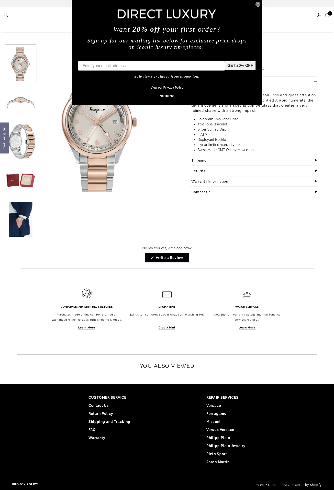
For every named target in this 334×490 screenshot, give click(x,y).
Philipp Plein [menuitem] (218, 438)
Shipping (199, 160)
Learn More (86, 327)
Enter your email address (101, 57)
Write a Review (172, 259)
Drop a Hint (166, 327)
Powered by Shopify (306, 485)
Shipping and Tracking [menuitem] (109, 422)
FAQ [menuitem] (92, 430)
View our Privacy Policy (167, 87)
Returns (198, 171)
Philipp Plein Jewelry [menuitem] (225, 446)
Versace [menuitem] (213, 406)
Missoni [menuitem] (213, 422)
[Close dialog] (258, 4)
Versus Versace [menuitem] (220, 430)
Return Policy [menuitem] (101, 414)
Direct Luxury (278, 485)
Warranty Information (209, 181)
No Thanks (167, 96)
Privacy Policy (25, 484)
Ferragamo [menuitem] (216, 414)
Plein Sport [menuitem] (216, 454)
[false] (6, 15)
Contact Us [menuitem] (99, 406)
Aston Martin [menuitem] (218, 462)
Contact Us (201, 192)
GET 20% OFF (240, 65)
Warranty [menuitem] (97, 438)
